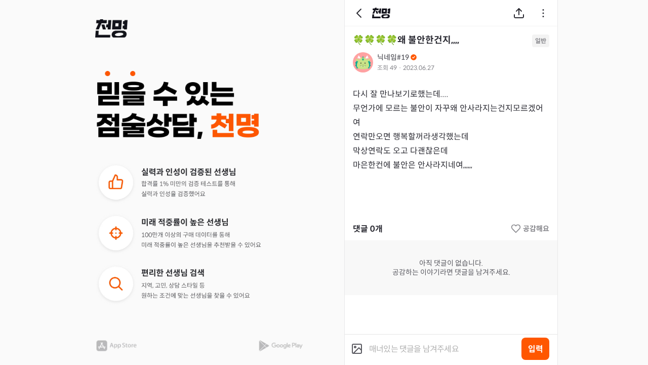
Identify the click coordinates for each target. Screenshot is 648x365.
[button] (111, 28)
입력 (535, 349)
